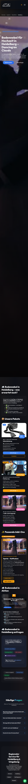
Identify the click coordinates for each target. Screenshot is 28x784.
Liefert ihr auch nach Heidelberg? (10, 728)
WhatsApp (7, 675)
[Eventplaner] (21, 4)
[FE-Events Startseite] (6, 4)
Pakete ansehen (8, 62)
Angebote (8, 14)
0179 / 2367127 (18, 652)
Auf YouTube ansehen (18, 608)
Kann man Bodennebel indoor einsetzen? (12, 718)
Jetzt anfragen (20, 62)
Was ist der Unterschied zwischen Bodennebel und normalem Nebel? (13, 712)
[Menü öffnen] (24, 4)
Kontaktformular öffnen (10, 648)
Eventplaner (14, 456)
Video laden (7, 608)
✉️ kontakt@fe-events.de (10, 655)
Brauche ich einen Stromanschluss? (11, 733)
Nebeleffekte (14, 14)
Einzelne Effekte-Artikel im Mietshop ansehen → (14, 679)
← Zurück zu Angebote (9, 672)
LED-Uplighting (17, 660)
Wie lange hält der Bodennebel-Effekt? (12, 723)
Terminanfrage (20, 672)
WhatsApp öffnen (8, 652)
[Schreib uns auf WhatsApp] (24, 780)
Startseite (3, 14)
